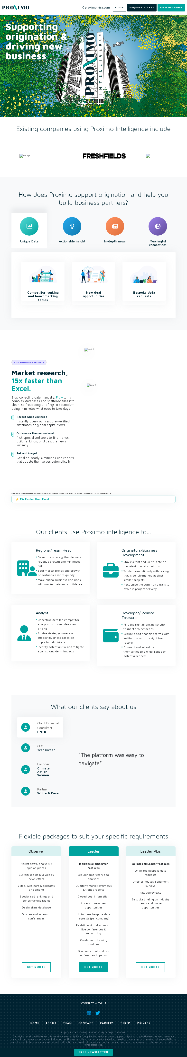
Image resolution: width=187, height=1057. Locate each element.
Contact (86, 1023)
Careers (107, 1023)
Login (119, 7)
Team (67, 1023)
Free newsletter (93, 1052)
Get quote (36, 967)
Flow (59, 397)
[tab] (29, 230)
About (51, 1023)
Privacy (144, 1023)
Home (34, 1023)
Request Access (142, 7)
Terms (125, 1023)
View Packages (171, 7)
